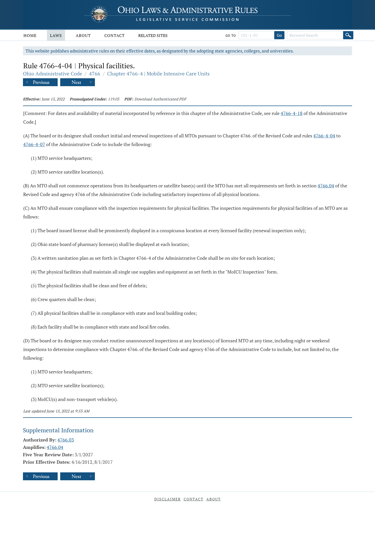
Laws (56, 35)
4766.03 (65, 440)
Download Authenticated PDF (160, 98)
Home (29, 35)
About (83, 35)
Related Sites (153, 35)
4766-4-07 (34, 144)
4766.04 (326, 186)
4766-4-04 (324, 136)
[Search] (348, 35)
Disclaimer (167, 499)
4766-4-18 (292, 113)
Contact (114, 35)
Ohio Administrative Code (52, 73)
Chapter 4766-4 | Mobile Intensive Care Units (158, 73)
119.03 (113, 98)
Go (279, 35)
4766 (94, 73)
